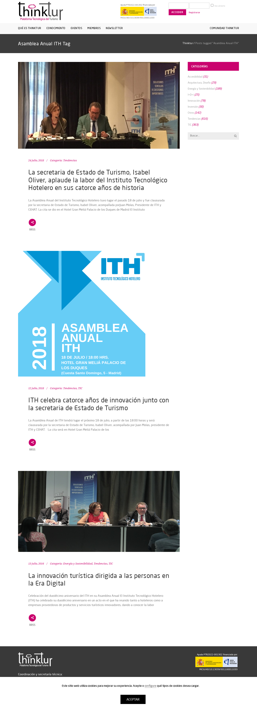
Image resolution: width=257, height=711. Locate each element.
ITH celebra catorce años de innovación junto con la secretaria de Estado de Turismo (98, 403)
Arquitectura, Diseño (199, 82)
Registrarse (194, 12)
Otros (191, 112)
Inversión (193, 106)
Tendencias (70, 160)
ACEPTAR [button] (133, 699)
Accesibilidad (195, 76)
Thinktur (188, 43)
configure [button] (150, 686)
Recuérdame (219, 6)
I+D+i (191, 94)
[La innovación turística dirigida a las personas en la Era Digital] (99, 511)
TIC (80, 388)
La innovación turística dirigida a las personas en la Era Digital (98, 579)
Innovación (194, 100)
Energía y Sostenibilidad (78, 563)
